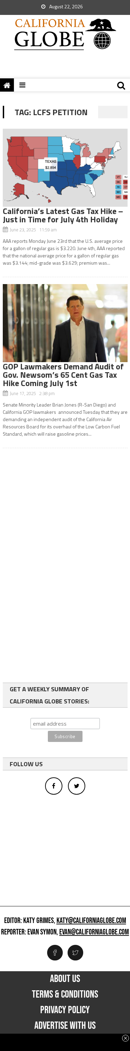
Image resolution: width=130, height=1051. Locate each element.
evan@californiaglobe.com (94, 932)
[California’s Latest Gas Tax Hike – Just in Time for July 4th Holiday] (65, 168)
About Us (65, 979)
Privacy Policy (65, 1010)
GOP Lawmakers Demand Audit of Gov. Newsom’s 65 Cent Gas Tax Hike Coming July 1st (63, 374)
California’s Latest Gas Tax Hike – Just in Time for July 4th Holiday (63, 215)
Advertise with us (65, 1025)
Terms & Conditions (65, 994)
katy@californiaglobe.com (91, 920)
